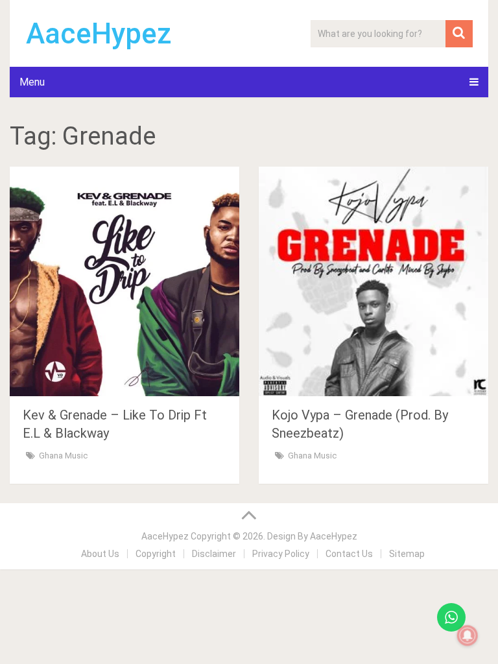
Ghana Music (63, 455)
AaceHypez (99, 33)
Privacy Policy (280, 554)
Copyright (156, 554)
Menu (32, 82)
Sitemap (407, 554)
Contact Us (349, 554)
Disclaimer (214, 554)
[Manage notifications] (467, 635)
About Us (100, 554)
